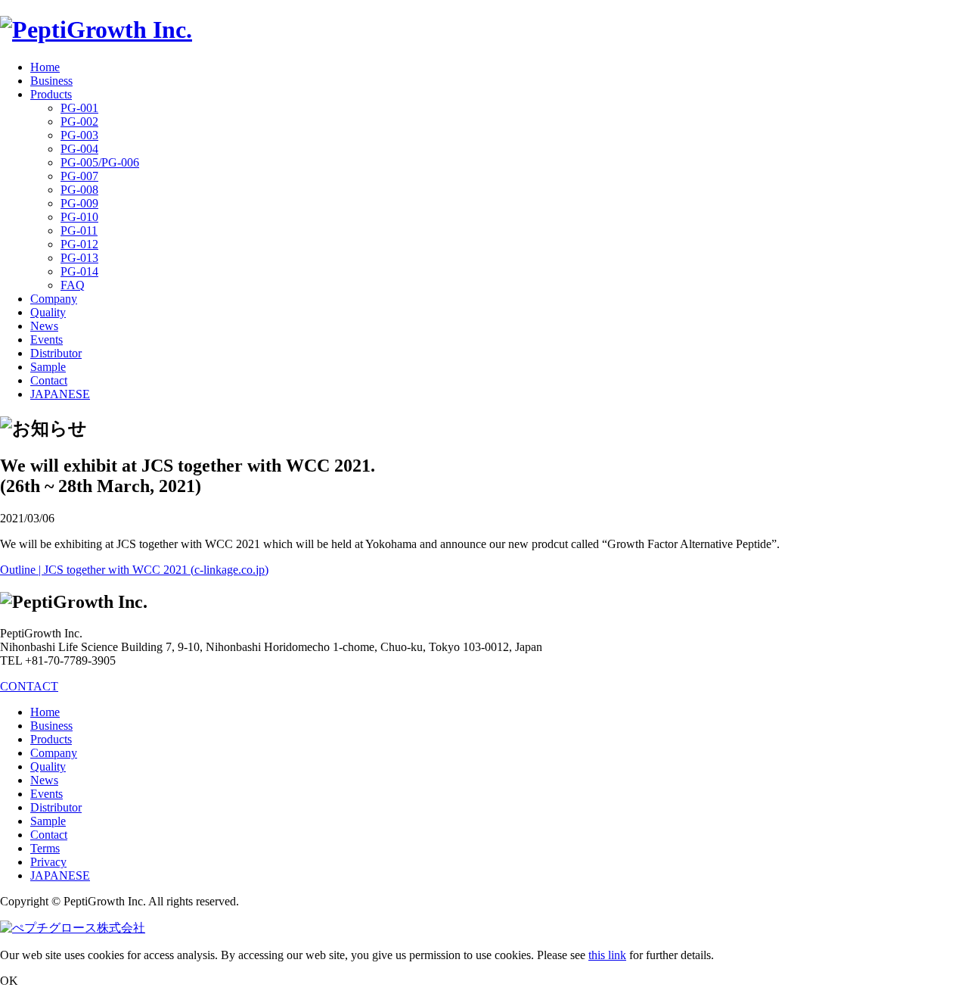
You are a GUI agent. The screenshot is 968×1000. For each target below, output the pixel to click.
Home (45, 67)
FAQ (72, 285)
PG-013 (79, 257)
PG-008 (79, 189)
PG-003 (79, 135)
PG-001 (79, 107)
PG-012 (79, 244)
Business (51, 80)
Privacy (48, 861)
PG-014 (79, 271)
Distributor (56, 353)
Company (53, 298)
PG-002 (79, 121)
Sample (48, 366)
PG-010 (79, 216)
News (44, 325)
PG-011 (79, 230)
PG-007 (79, 176)
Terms (45, 848)
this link (607, 955)
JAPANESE (60, 394)
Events (46, 339)
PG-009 (79, 203)
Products (51, 94)
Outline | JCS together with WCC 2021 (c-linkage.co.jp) (134, 569)
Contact (48, 380)
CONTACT (29, 686)
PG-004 (79, 148)
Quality (48, 312)
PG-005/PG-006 (99, 162)
